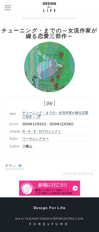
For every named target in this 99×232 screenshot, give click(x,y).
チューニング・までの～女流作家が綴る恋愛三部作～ (55, 115)
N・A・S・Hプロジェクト (41, 131)
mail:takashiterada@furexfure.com (49, 219)
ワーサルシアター (35, 139)
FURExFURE (49, 224)
